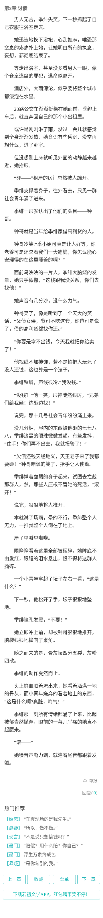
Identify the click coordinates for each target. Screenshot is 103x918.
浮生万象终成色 (30, 854)
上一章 (14, 879)
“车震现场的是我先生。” (37, 819)
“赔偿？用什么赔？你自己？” (43, 845)
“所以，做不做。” (31, 828)
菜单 (64, 879)
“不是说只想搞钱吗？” (36, 836)
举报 (92, 781)
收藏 (38, 879)
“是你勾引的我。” (31, 863)
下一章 (89, 879)
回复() (89, 792)
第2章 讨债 (15, 8)
